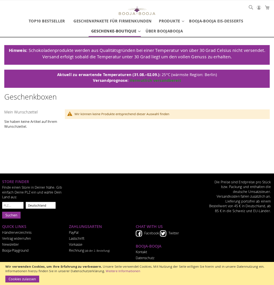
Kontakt (141, 252)
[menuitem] (47, 21)
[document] (137, 273)
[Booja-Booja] (137, 11)
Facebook (151, 233)
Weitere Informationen (123, 271)
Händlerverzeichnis (16, 232)
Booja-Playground (15, 250)
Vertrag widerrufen (16, 238)
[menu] (137, 26)
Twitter (173, 233)
